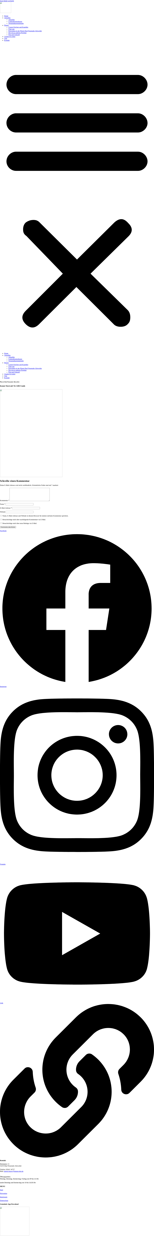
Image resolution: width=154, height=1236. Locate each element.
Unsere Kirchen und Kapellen (18, 27)
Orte (5, 38)
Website (2, 512)
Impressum (3, 1197)
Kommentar (4, 500)
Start (1, 1190)
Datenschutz (4, 1200)
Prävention (3, 1193)
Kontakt (7, 40)
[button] (77, 197)
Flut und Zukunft (14, 35)
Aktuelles (7, 18)
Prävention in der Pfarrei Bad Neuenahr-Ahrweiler (25, 31)
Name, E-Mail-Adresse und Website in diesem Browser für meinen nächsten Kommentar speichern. (35, 516)
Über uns (11, 29)
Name (2, 504)
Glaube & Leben (9, 36)
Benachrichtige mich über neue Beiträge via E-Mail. (20, 523)
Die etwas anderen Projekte (17, 33)
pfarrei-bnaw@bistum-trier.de (13, 1171)
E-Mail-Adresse (6, 508)
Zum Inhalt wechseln (7, 1)
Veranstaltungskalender (16, 23)
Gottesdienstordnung (15, 21)
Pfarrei (6, 25)
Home (6, 16)
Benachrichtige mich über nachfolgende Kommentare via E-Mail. (24, 519)
